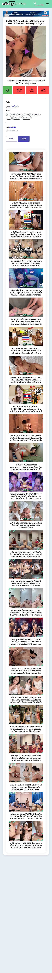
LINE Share (43, 90)
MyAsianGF (26, 118)
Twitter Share (19, 90)
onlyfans (17, 118)
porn (8, 118)
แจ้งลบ (23, 138)
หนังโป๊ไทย (14, 106)
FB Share (31, 90)
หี (7, 114)
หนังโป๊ (13, 114)
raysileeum (35, 114)
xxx (28, 114)
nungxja (12, 127)
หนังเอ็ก (20, 114)
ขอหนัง (11, 138)
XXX (8, 106)
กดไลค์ (7, 90)
